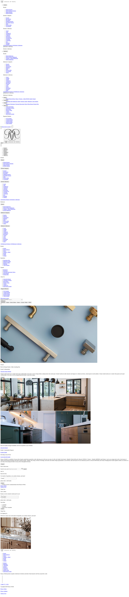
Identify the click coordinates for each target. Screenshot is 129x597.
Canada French (9, 121)
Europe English (9, 122)
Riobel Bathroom (9, 56)
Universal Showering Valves (21, 104)
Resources (8, 104)
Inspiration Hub (9, 101)
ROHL (27, 98)
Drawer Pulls (8, 25)
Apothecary (8, 33)
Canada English (9, 119)
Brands (5, 97)
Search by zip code (5, 469)
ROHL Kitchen (9, 13)
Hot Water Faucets (10, 22)
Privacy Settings (4, 591)
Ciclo (7, 85)
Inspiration (6, 100)
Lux (7, 41)
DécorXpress (30, 104)
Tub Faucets (8, 66)
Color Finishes (35, 101)
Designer (4, 506)
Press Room (8, 109)
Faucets (7, 17)
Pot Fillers (8, 20)
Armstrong (8, 34)
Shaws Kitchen (9, 12)
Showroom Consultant (7, 507)
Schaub (34, 98)
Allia (7, 32)
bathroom (5, 51)
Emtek (30, 98)
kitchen (5, 5)
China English (9, 123)
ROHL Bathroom (9, 59)
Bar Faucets (8, 19)
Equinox (8, 89)
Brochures (13, 104)
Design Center (9, 110)
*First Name (3, 496)
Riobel (7, 98)
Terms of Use (3, 487)
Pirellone (8, 43)
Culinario (8, 35)
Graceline (8, 39)
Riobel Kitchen (9, 9)
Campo (7, 84)
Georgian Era (9, 38)
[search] (15, 299)
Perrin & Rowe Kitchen (11, 10)
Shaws (17, 98)
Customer (4, 504)
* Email (2, 478)
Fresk (7, 90)
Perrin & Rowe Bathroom (11, 57)
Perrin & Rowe (12, 98)
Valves (7, 72)
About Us (5, 105)
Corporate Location (10, 108)
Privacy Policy (4, 485)
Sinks (7, 23)
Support (5, 102)
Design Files (36, 104)
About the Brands (9, 106)
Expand (2, 377)
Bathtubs (8, 67)
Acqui (7, 30)
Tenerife (7, 44)
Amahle (7, 78)
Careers (7, 111)
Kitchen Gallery (24, 101)
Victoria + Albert (22, 98)
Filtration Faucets (9, 21)
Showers (8, 65)
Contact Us (8, 112)
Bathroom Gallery (16, 101)
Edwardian (8, 37)
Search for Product (4, 299)
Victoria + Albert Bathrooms (12, 58)
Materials (30, 101)
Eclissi (7, 86)
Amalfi (7, 79)
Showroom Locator (10, 114)
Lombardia (8, 40)
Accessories (8, 26)
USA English (9, 118)
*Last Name (3, 497)
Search (25, 469)
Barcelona (8, 83)
